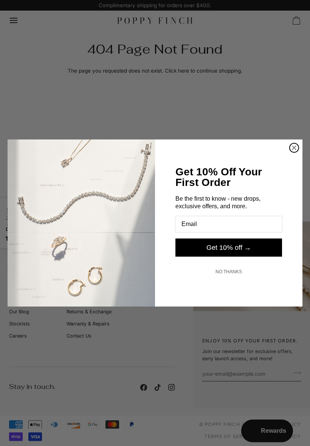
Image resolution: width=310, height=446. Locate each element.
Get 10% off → (228, 247)
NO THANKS (228, 271)
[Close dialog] (294, 147)
